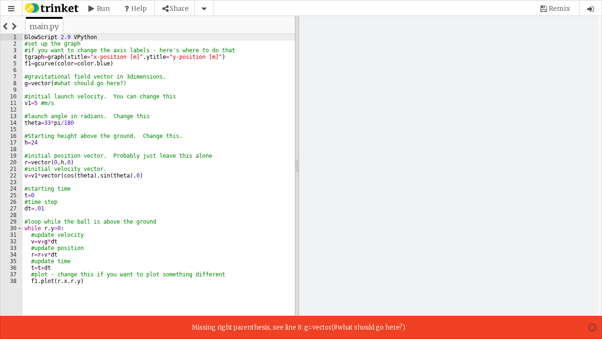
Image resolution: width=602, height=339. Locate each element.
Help (139, 8)
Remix (559, 8)
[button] (11, 8)
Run (103, 8)
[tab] (44, 26)
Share (179, 8)
